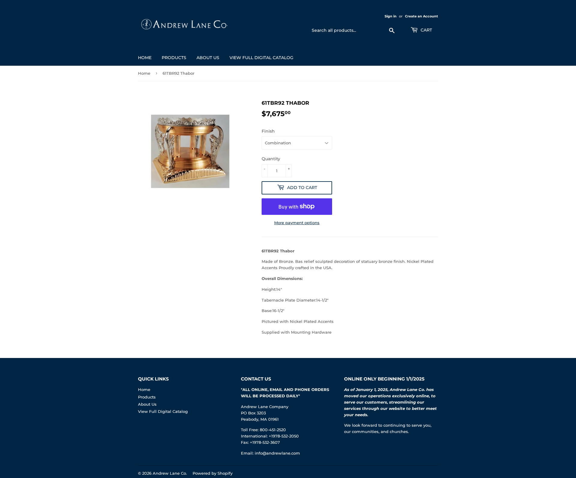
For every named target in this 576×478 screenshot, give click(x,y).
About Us (207, 57)
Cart (425, 30)
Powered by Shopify (212, 473)
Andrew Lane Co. (170, 473)
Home (145, 57)
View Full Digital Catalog (261, 57)
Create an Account (421, 16)
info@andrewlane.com (277, 453)
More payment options (297, 222)
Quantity (271, 158)
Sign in (391, 16)
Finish (268, 131)
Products (174, 57)
